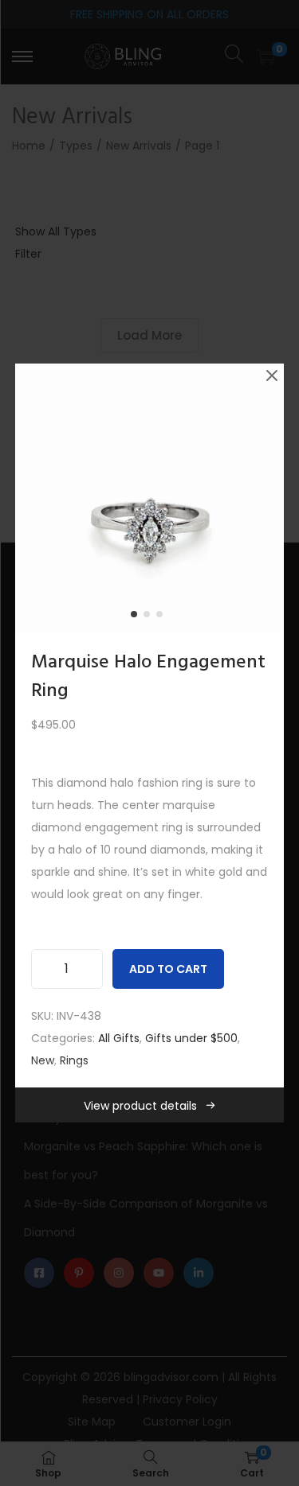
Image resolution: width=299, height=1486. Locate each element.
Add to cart (168, 969)
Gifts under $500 (191, 1038)
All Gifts (119, 1038)
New (42, 1060)
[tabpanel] (150, 498)
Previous (32, 497)
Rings (74, 1060)
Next (266, 497)
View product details (140, 1106)
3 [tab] (162, 617)
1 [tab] (137, 617)
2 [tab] (150, 617)
